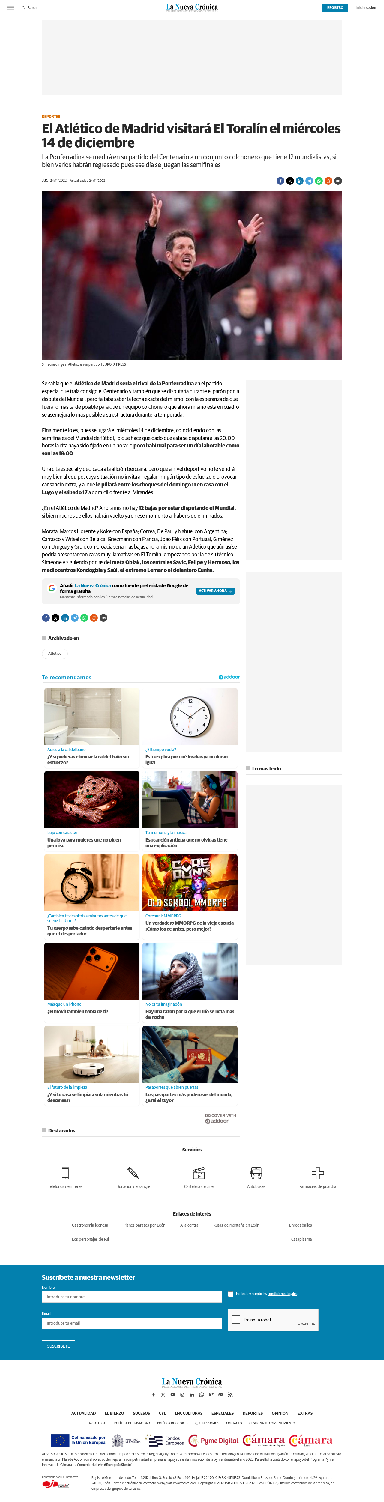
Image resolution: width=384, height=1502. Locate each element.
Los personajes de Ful (90, 1239)
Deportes (51, 117)
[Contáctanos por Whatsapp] (201, 1394)
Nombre (48, 1288)
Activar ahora (213, 591)
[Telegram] (309, 181)
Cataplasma (301, 1239)
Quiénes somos (207, 1423)
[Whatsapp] (319, 181)
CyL (162, 1413)
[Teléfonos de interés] (65, 1177)
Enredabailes (300, 1225)
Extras (305, 1413)
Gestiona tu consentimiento (272, 1423)
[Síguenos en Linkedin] (192, 1394)
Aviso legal (98, 1423)
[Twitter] (290, 181)
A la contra (189, 1225)
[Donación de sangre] (133, 1177)
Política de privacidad (132, 1423)
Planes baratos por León (144, 1225)
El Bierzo (114, 1413)
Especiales (223, 1413)
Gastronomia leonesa (90, 1225)
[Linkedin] (300, 181)
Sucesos (141, 1413)
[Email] (338, 181)
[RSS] (230, 1394)
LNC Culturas (188, 1413)
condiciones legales (282, 1294)
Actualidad (83, 1413)
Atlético (55, 654)
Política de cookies (172, 1423)
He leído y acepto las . (267, 1294)
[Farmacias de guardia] (318, 1177)
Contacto (234, 1423)
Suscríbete (58, 1346)
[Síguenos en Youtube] (173, 1394)
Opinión (280, 1413)
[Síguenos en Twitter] (163, 1394)
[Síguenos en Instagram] (182, 1394)
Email (46, 1314)
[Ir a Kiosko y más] (211, 1394)
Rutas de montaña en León (236, 1225)
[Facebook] (280, 181)
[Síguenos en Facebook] (153, 1394)
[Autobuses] (256, 1177)
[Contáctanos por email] (221, 1394)
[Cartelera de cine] (198, 1177)
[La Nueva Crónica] (192, 1386)
